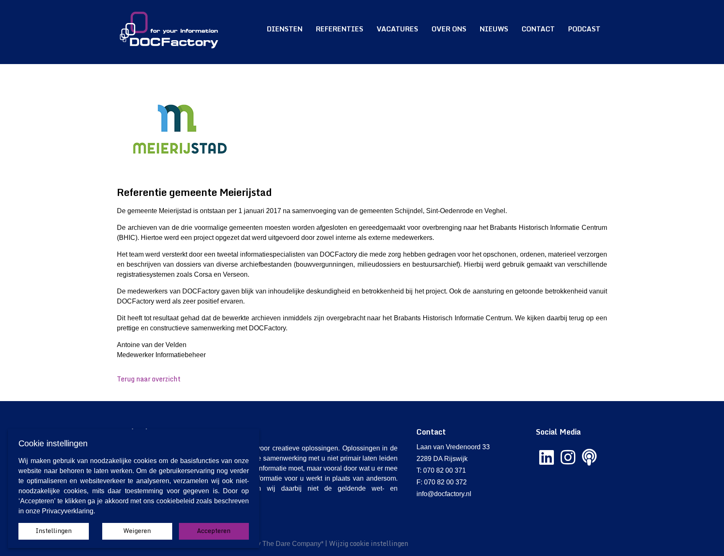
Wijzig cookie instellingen (369, 543)
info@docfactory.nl (443, 493)
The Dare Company (291, 543)
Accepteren (213, 530)
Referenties (339, 28)
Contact (538, 28)
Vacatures (397, 28)
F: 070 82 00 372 (441, 482)
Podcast (584, 28)
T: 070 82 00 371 (441, 470)
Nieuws (494, 28)
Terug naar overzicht (149, 378)
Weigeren (137, 530)
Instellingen (54, 530)
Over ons (449, 28)
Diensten (285, 28)
